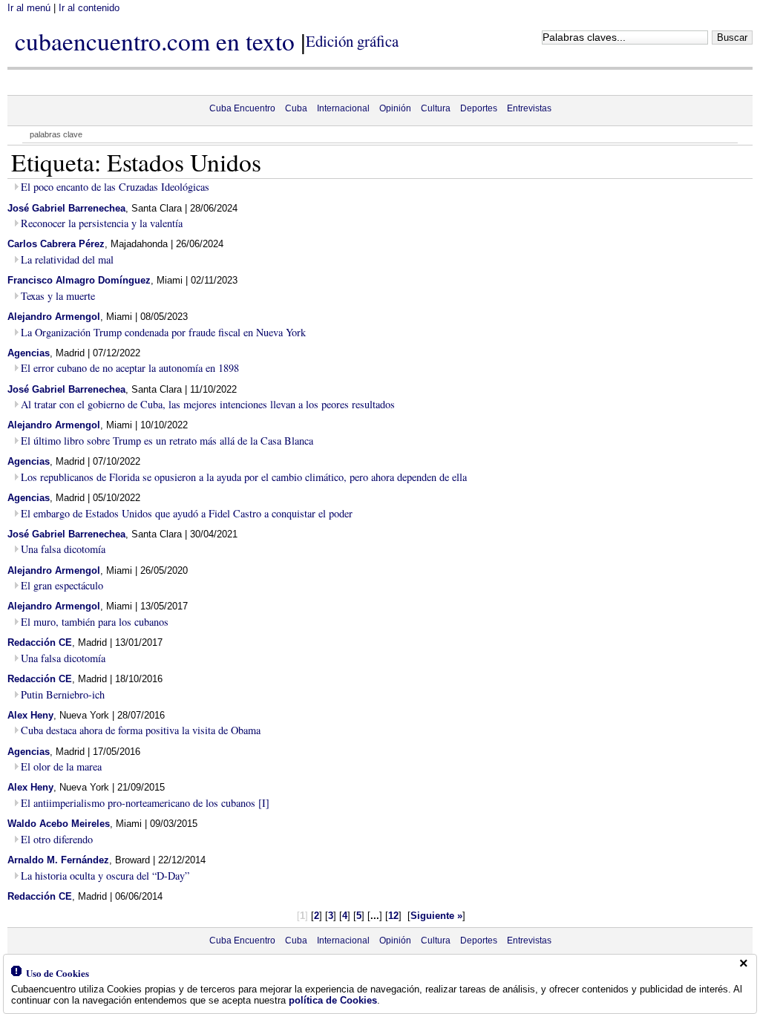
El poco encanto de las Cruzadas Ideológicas (115, 187)
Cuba (296, 108)
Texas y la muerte (58, 296)
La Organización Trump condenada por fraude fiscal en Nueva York (163, 332)
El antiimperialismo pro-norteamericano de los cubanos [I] (145, 803)
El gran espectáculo (62, 585)
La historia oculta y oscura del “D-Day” (105, 876)
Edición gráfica (352, 40)
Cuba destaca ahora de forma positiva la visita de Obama (141, 730)
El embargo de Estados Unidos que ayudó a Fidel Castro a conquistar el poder (187, 513)
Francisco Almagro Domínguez (79, 280)
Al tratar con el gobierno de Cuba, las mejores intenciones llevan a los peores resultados (208, 404)
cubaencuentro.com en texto (155, 40)
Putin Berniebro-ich (63, 694)
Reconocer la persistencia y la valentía (102, 223)
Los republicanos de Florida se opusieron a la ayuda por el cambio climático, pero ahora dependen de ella (244, 477)
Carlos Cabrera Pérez (56, 243)
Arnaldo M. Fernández (58, 860)
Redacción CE (39, 642)
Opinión (395, 108)
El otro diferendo (57, 839)
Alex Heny (30, 715)
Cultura (436, 108)
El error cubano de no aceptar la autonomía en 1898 (130, 368)
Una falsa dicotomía (63, 549)
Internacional (343, 108)
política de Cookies (333, 1000)
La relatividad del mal (67, 259)
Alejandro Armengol (53, 316)
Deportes (478, 108)
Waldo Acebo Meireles (58, 823)
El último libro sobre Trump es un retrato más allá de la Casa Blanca (167, 441)
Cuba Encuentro (242, 108)
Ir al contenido (89, 7)
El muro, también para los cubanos (94, 622)
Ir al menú (28, 7)
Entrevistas (529, 108)
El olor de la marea (61, 766)
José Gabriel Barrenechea (66, 208)
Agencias (28, 353)
